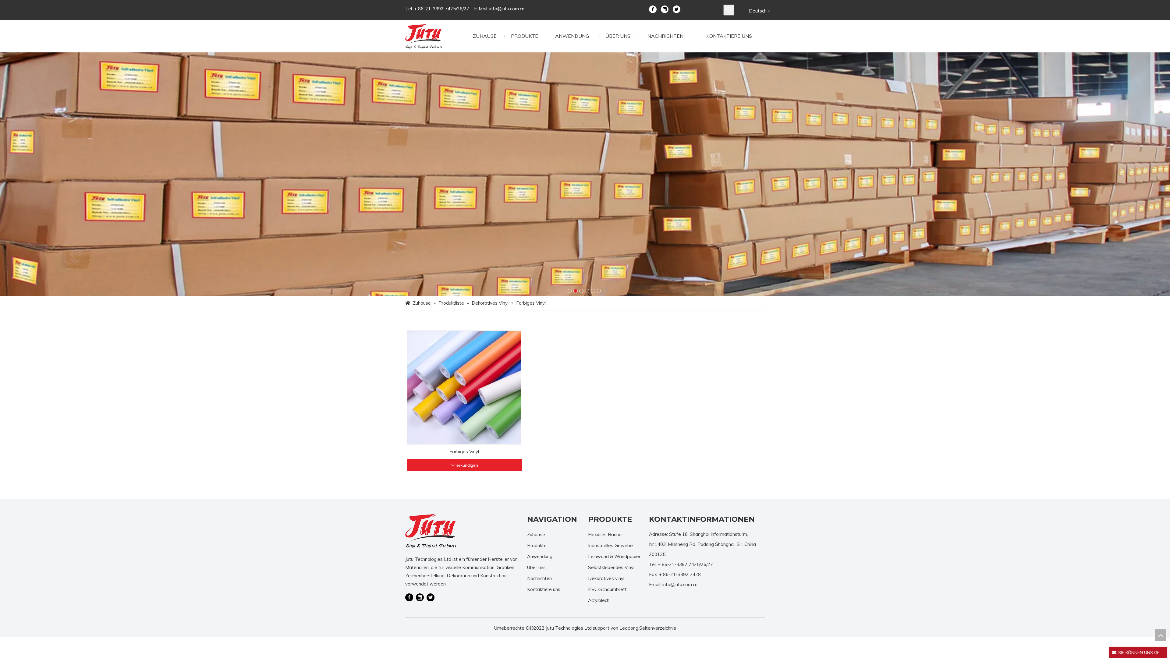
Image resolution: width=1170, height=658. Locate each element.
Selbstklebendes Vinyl (611, 567)
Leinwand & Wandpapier (614, 556)
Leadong (628, 628)
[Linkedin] (664, 9)
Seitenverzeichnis (657, 628)
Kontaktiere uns (543, 589)
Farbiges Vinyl (464, 452)
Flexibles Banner (605, 534)
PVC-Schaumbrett (607, 589)
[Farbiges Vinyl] (464, 387)
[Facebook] (653, 9)
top (1160, 635)
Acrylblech (598, 600)
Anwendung (539, 556)
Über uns (536, 567)
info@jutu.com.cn (506, 9)
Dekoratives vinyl (606, 578)
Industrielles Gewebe (610, 545)
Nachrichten (539, 578)
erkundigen (467, 465)
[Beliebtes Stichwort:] (728, 10)
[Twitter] (676, 9)
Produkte (537, 545)
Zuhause (536, 534)
